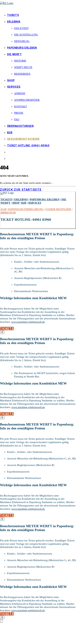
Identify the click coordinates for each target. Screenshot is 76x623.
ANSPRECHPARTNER (27, 99)
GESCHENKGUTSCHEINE (23, 139)
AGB (3, 209)
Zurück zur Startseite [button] (21, 189)
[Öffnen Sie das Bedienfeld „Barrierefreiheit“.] (1, 621)
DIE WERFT (14, 54)
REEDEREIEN (22, 73)
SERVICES (14, 86)
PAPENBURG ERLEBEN (22, 47)
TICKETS (13, 15)
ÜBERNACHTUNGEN (20, 126)
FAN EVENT (21, 28)
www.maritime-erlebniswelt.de (28, 321)
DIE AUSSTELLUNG (26, 34)
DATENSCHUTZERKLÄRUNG (25, 209)
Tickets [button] (7, 328)
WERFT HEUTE (23, 67)
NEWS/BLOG (22, 41)
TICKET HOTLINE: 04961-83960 (28, 145)
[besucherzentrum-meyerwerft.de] (38, 5)
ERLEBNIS (14, 21)
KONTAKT (20, 106)
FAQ (16, 119)
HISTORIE (20, 60)
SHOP (11, 80)
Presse (18, 112)
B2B (9, 132)
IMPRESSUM (8, 212)
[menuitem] (41, 15)
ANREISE (19, 93)
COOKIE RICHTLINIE (58, 209)
